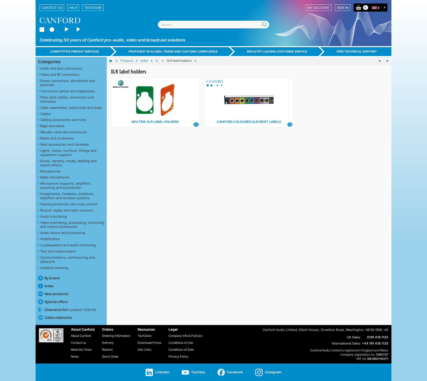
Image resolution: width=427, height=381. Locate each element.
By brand (52, 278)
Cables (45, 114)
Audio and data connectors (61, 68)
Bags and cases (52, 126)
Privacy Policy (179, 356)
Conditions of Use (181, 342)
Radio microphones (55, 177)
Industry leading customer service (277, 51)
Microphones (50, 171)
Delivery (108, 342)
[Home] (113, 61)
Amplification (50, 239)
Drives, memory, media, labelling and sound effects (68, 163)
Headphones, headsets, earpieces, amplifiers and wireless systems (67, 196)
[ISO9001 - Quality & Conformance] (51, 335)
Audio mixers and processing (62, 233)
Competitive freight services (74, 51)
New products (56, 294)
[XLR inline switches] (380, 61)
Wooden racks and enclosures (63, 132)
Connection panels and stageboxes (67, 91)
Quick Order (110, 356)
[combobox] (213, 24)
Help (73, 8)
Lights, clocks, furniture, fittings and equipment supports (68, 153)
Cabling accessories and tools (63, 120)
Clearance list (70, 309)
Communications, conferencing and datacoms (67, 259)
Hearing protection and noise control (68, 204)
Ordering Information (116, 336)
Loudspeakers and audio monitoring (68, 245)
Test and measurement (58, 251)
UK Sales (353, 337)
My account (319, 8)
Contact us (52, 8)
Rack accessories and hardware (64, 144)
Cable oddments (58, 317)
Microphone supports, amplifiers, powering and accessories (65, 185)
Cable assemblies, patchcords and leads (71, 108)
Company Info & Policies (185, 336)
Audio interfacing (53, 216)
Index (49, 286)
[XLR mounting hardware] (387, 61)
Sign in (343, 8)
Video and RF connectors (59, 74)
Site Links (144, 349)
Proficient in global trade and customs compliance (173, 51)
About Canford (81, 336)
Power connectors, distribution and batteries (67, 83)
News (75, 356)
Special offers (56, 302)
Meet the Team (81, 349)
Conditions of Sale (181, 349)
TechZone (93, 8)
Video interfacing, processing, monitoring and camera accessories (72, 225)
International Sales (346, 343)
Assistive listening (54, 268)
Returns (107, 349)
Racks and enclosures (57, 138)
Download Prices (149, 342)
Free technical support (357, 51)
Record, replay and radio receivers (66, 210)
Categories (49, 61)
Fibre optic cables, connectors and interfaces (67, 99)
